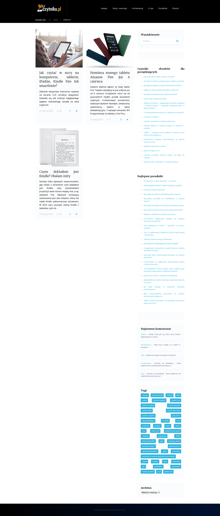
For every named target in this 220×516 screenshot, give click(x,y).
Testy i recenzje (119, 8)
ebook (168, 426)
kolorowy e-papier (148, 446)
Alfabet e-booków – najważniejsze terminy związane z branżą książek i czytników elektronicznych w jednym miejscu (164, 105)
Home (56, 20)
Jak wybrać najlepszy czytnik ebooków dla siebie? (163, 85)
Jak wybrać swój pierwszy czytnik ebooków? (160, 94)
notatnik (155, 461)
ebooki (177, 426)
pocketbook (158, 466)
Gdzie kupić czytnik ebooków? (155, 99)
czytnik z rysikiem (148, 416)
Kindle (178, 436)
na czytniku (176, 451)
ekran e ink (155, 431)
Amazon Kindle (157, 395)
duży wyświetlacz (148, 421)
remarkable (176, 466)
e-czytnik (165, 421)
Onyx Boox (176, 461)
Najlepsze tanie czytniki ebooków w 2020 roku (161, 90)
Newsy (104, 8)
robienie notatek (148, 472)
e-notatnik (145, 426)
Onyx (165, 461)
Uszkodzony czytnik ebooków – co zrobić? (160, 181)
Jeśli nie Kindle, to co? (152, 151)
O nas (150, 8)
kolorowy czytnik (174, 441)
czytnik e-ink (175, 400)
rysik (159, 472)
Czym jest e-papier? (151, 117)
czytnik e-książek (148, 405)
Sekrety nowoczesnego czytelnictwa (158, 239)
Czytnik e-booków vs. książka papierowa (159, 121)
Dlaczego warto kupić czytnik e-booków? (159, 77)
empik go (145, 436)
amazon (145, 395)
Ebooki (175, 8)
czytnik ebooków (174, 405)
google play (162, 436)
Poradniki (162, 8)
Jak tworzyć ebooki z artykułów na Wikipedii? (161, 275)
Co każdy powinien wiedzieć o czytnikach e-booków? (164, 112)
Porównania (137, 8)
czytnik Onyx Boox (173, 410)
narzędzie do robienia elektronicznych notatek (158, 456)
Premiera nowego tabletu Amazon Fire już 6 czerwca (110, 77)
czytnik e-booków (159, 400)
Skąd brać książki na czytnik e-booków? (161, 355)
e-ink (178, 421)
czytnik (144, 400)
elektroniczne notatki (172, 431)
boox (178, 395)
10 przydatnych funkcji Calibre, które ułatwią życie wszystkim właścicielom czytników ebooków (164, 270)
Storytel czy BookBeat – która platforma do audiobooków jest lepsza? (161, 364)
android (169, 395)
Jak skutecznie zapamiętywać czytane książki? (161, 243)
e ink (143, 431)
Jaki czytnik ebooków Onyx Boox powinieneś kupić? (163, 210)
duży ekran (176, 416)
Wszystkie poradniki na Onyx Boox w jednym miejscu (164, 205)
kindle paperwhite (148, 441)
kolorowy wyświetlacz (149, 451)
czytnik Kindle (147, 410)
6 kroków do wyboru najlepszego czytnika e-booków (164, 81)
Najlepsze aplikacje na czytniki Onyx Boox (160, 214)
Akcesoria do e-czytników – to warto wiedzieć (161, 162)
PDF (143, 466)
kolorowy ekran (174, 446)
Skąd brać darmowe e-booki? (155, 146)
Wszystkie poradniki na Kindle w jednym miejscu (162, 194)
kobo (161, 441)
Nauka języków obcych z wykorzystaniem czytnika (163, 185)
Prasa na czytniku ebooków (154, 190)
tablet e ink (168, 472)
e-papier (157, 426)
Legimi (164, 451)
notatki (144, 461)
